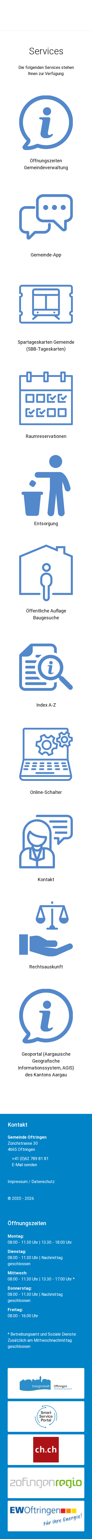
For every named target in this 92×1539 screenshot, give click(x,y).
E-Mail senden (24, 1164)
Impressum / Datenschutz (31, 1181)
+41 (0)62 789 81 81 (30, 1158)
